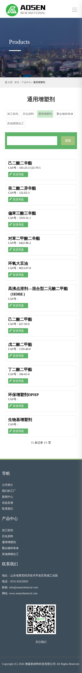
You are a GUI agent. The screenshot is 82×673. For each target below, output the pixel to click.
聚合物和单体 (10, 548)
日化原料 (7, 536)
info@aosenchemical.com (23, 587)
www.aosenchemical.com (23, 593)
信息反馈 (7, 502)
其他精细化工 (10, 554)
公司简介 (7, 484)
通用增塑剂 (39, 82)
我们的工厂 (9, 490)
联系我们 (7, 508)
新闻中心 (7, 496)
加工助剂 (7, 530)
